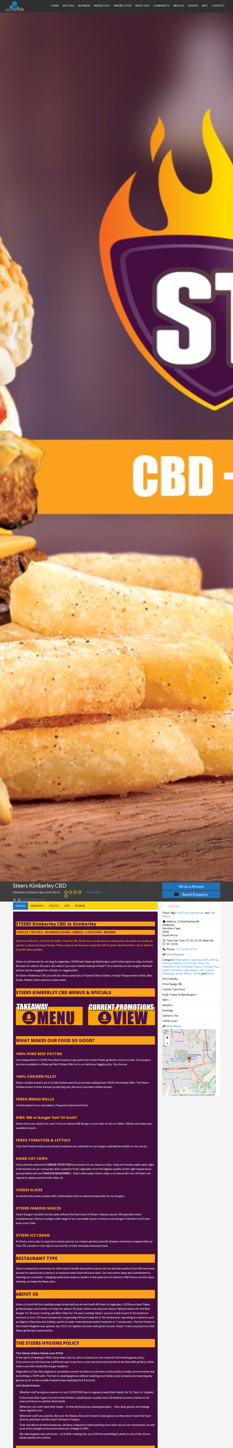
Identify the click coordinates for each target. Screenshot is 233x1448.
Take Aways (191, 970)
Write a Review (191, 886)
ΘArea (214, 959)
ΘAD (206, 959)
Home (55, 5)
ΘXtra (210, 973)
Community (161, 5)
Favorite (173, 906)
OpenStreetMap (197, 1094)
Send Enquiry (195, 894)
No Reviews (93, 892)
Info (205, 5)
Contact (218, 5)
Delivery (167, 963)
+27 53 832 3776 (186, 949)
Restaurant (197, 912)
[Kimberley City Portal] (14, 10)
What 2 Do (142, 5)
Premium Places (191, 966)
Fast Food (183, 912)
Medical (179, 5)
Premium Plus (210, 966)
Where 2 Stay (123, 5)
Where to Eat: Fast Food (189, 963)
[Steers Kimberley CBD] (189, 1060)
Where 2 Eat (102, 5)
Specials (68, 5)
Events (193, 5)
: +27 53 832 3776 (32, 899)
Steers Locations (172, 970)
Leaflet (174, 1094)
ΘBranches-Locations (188, 959)
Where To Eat (192, 973)
